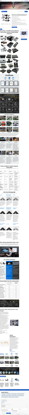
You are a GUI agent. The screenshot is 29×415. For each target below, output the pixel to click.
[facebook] (13, 411)
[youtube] (15, 411)
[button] (1, 17)
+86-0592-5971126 (23, 36)
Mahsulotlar (6, 6)
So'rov (24, 39)
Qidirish (26, 11)
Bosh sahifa (3, 6)
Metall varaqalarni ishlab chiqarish (11, 6)
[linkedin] (14, 411)
